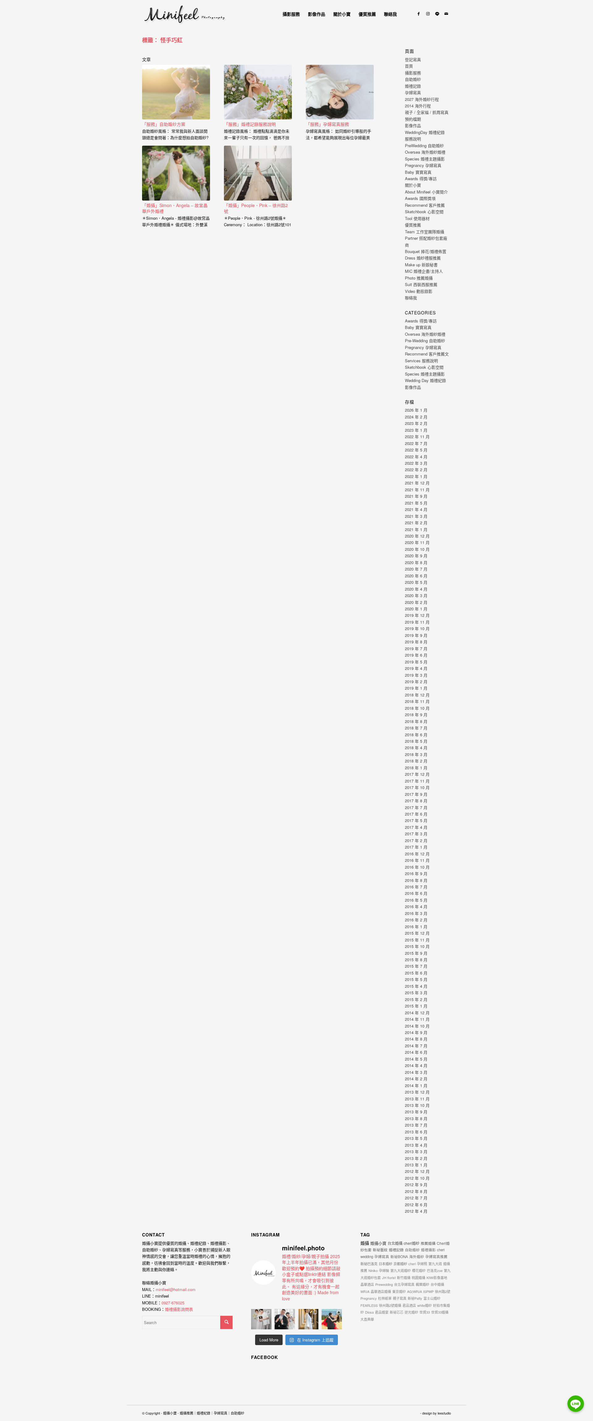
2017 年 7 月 (416, 807)
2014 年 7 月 (416, 1046)
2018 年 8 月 (416, 721)
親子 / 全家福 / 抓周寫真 (426, 112)
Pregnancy (368, 1298)
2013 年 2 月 (416, 1158)
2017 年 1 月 (416, 847)
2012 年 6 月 (416, 1204)
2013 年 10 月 (417, 1105)
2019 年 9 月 (416, 635)
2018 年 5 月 (416, 741)
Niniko (373, 1270)
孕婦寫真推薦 (436, 1256)
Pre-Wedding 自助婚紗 (425, 340)
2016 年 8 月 (416, 880)
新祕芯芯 (396, 1312)
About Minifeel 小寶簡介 (426, 192)
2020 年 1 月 (416, 609)
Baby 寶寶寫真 (418, 172)
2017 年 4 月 (416, 827)
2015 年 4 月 (416, 986)
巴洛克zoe (435, 1270)
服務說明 (413, 139)
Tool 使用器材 (417, 218)
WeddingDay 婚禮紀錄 (425, 132)
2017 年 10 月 (417, 787)
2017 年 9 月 (416, 794)
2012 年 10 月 (417, 1178)
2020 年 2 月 (416, 602)
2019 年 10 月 (417, 628)
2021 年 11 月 (417, 489)
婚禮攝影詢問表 (179, 1309)
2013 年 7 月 (416, 1125)
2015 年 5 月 (416, 979)
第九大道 (435, 1263)
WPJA (364, 1291)
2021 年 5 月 (416, 503)
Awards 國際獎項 (420, 198)
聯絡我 (411, 298)
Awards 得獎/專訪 (421, 178)
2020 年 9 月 (416, 556)
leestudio (444, 1413)
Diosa (369, 1312)
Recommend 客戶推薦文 (427, 354)
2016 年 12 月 (417, 854)
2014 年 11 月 (417, 1019)
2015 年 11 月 (417, 940)
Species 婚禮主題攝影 (425, 159)
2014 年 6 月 (416, 1052)
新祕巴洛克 (368, 1263)
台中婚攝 (437, 1284)
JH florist (389, 1277)
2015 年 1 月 (416, 1006)
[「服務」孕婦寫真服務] (340, 92)
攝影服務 (413, 73)
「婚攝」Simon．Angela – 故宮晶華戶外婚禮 (175, 208)
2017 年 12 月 (417, 774)
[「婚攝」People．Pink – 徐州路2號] (258, 173)
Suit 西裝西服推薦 (421, 284)
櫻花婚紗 (419, 1270)
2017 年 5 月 (416, 820)
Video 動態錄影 (418, 291)
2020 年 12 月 (417, 536)
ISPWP (428, 1291)
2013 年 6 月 (416, 1132)
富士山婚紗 (431, 1298)
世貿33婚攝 (439, 1312)
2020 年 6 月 (416, 576)
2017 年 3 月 (416, 834)
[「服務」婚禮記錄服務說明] (258, 92)
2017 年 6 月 (416, 814)
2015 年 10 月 (417, 946)
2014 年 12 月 (417, 1013)
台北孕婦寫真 (404, 1284)
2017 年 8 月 (416, 801)
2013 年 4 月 (416, 1145)
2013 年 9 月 (416, 1112)
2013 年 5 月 (416, 1138)
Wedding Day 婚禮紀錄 (425, 380)
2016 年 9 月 (416, 873)
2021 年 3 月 (416, 516)
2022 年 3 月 (416, 463)
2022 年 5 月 (416, 450)
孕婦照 (422, 1263)
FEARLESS (369, 1305)
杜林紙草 (385, 1298)
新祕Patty (415, 1298)
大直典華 (367, 1319)
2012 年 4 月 (416, 1211)
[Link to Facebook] (418, 13)
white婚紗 (424, 1305)
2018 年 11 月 (417, 701)
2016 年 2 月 (416, 920)
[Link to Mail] (446, 13)
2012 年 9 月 (416, 1184)
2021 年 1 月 (416, 529)
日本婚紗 (385, 1263)
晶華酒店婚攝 (381, 1291)
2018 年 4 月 (416, 747)
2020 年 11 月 (417, 542)
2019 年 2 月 (416, 681)
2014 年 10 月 (417, 1026)
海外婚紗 (416, 1256)
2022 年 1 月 (416, 476)
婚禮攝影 (428, 1249)
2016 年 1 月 (416, 926)
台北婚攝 (395, 1243)
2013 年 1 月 (416, 1165)
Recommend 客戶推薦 (425, 205)
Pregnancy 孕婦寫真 (423, 165)
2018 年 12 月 (417, 695)
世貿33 (424, 1312)
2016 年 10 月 (417, 867)
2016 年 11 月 (417, 860)
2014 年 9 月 (416, 1032)
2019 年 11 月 (417, 622)
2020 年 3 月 (416, 595)
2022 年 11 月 (417, 436)
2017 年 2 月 (416, 840)
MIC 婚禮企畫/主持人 (424, 271)
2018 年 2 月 (416, 761)
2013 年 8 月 (416, 1118)
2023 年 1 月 (416, 430)
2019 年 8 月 (416, 642)
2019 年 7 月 (416, 648)
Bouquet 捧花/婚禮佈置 (425, 251)
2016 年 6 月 (416, 893)
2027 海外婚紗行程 (422, 99)
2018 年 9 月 (416, 714)
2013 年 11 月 (417, 1099)
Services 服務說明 (421, 361)
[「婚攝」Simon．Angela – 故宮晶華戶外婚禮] (176, 173)
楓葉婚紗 (422, 1284)
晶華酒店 (367, 1284)
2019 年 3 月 (416, 675)
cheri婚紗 (411, 1243)
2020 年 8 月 (416, 562)
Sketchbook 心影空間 (424, 211)
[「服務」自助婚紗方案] (176, 92)
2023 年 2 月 (416, 423)
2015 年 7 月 (416, 966)
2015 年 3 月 (416, 992)
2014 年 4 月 (416, 1065)
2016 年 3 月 (416, 913)
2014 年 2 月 (416, 1079)
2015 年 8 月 (416, 959)
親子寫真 (399, 1298)
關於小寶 (413, 185)
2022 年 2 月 (416, 469)
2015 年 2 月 (416, 999)
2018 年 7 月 (416, 728)
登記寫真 (413, 59)
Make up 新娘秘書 (421, 265)
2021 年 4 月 (416, 509)
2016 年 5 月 (416, 900)
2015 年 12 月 (417, 933)
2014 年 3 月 (416, 1072)
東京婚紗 (399, 1291)
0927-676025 (173, 1303)
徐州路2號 (442, 1291)
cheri (412, 1263)
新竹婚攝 (403, 1277)
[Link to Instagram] (427, 13)
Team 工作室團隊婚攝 (424, 232)
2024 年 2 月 (416, 417)
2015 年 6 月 (416, 973)
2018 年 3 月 (416, 754)
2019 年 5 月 (416, 662)
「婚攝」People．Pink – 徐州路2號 (256, 208)
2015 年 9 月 (416, 953)
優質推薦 (413, 225)
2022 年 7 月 (416, 443)
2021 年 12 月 (417, 483)
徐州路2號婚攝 (390, 1305)
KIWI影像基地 (437, 1277)
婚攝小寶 (378, 1243)
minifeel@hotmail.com (176, 1289)
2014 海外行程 (418, 106)
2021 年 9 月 (416, 496)
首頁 (409, 66)
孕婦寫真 (413, 92)
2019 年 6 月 (416, 655)
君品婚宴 (382, 1312)
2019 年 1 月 (416, 688)
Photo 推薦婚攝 (419, 278)
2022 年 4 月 (416, 456)
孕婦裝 (384, 1270)
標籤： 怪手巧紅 (162, 40)
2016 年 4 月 (416, 906)
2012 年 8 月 (416, 1191)
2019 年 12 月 (417, 615)
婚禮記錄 (413, 86)
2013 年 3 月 (416, 1151)
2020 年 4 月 (416, 589)
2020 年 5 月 (416, 582)
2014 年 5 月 (416, 1059)
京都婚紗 (400, 1263)
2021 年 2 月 (416, 523)
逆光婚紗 (411, 1312)
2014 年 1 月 (416, 1085)
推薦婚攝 (428, 1243)
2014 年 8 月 (416, 1039)
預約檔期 (413, 119)
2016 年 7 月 (416, 887)
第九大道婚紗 (400, 1270)
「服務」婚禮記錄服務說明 (250, 124)
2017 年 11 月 (417, 781)
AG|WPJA (414, 1291)
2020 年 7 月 (416, 569)
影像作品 (413, 125)
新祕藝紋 (380, 1249)
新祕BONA (399, 1256)
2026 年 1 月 (416, 410)
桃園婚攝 (418, 1277)
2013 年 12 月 (417, 1092)
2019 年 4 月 (416, 668)
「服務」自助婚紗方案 (163, 124)
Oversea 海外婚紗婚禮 (425, 152)
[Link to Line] (437, 13)
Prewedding (384, 1284)
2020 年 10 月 (417, 549)
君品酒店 (409, 1305)
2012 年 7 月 (416, 1198)
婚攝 (364, 1243)
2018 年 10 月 (417, 708)
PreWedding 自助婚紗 (424, 145)
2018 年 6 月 (416, 735)
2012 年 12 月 (417, 1171)
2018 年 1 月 (416, 768)
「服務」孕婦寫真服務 (327, 124)
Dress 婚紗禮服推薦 (423, 258)
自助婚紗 (413, 79)
